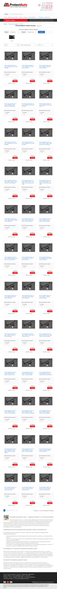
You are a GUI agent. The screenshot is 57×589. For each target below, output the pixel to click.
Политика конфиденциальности (22, 578)
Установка (41, 17)
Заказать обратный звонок (46, 9)
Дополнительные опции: (10, 72)
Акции (20, 17)
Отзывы (25, 17)
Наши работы (32, 17)
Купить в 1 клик (11, 83)
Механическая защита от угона (16, 24)
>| (16, 510)
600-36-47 (46, 8)
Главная (5, 24)
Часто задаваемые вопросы (18, 575)
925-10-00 (46, 6)
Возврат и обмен (7, 575)
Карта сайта (20, 577)
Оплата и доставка (13, 17)
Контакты (47, 17)
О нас (5, 17)
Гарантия (18, 574)
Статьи (10, 577)
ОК (52, 586)
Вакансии (28, 575)
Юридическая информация (28, 574)
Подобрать (41, 32)
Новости (15, 577)
